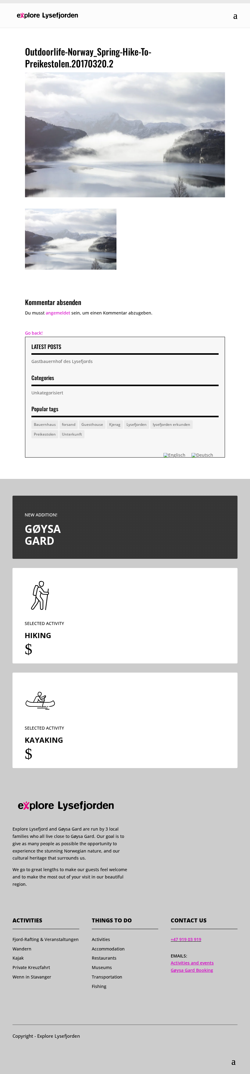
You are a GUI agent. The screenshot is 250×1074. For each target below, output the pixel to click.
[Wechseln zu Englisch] (174, 455)
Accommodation (108, 949)
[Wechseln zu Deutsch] (202, 455)
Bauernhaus (45, 424)
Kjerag (114, 424)
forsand (68, 424)
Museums (102, 967)
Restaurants (104, 958)
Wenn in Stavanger (31, 977)
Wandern (21, 949)
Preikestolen (45, 434)
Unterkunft (72, 434)
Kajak (18, 958)
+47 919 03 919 (186, 939)
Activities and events (192, 963)
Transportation (107, 977)
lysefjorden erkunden (171, 424)
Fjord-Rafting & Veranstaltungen (45, 939)
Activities (101, 939)
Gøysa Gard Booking (192, 970)
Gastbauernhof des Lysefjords (62, 361)
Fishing (99, 986)
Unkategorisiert (47, 393)
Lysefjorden (137, 424)
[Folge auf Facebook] (15, 901)
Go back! (34, 333)
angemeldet (58, 313)
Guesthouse (92, 424)
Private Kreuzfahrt (31, 967)
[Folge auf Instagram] (26, 901)
